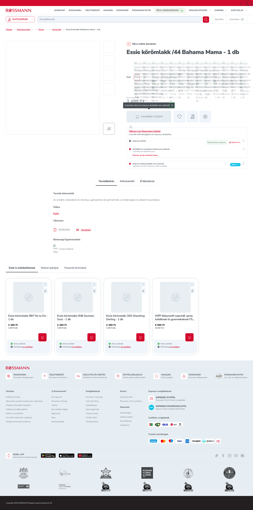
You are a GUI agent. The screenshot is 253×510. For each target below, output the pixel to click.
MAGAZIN (108, 10)
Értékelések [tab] (147, 181)
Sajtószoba (56, 413)
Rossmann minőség (59, 401)
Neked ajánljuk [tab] (50, 267)
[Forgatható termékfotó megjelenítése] (109, 128)
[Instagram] (229, 455)
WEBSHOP (59, 10)
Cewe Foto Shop (92, 401)
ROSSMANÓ (122, 10)
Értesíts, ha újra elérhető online (145, 155)
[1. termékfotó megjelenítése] (109, 47)
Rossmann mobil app (94, 397)
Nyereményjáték (58, 421)
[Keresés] (206, 19)
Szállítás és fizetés (13, 397)
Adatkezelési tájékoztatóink (16, 409)
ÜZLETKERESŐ (92, 10)
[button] (200, 10)
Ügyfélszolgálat (126, 417)
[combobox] (119, 19)
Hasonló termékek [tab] (75, 267)
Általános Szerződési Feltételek (18, 405)
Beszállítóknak (126, 421)
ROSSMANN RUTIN (141, 10)
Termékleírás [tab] (106, 181)
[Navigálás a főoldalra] (18, 10)
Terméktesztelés (92, 421)
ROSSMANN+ (75, 10)
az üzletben (28, 347)
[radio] (135, 64)
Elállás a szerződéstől (14, 413)
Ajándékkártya (91, 405)
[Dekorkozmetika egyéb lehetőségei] (32, 29)
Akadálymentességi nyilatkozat (18, 421)
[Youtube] (236, 455)
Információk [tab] (127, 181)
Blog (53, 417)
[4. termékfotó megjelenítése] (109, 89)
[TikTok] (216, 455)
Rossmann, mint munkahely (131, 401)
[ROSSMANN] (17, 368)
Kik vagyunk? (57, 397)
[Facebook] (223, 455)
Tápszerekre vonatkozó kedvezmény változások (24, 401)
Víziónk (54, 405)
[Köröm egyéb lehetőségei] (46, 29)
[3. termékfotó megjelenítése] (109, 75)
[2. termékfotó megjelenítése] (109, 61)
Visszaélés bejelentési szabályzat (19, 417)
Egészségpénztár (92, 409)
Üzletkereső (124, 425)
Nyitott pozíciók (126, 397)
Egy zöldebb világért (60, 409)
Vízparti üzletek (92, 413)
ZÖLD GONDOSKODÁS (167, 10)
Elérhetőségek (125, 413)
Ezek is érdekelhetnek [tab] (22, 267)
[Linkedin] (242, 455)
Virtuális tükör (91, 417)
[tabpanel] (126, 221)
